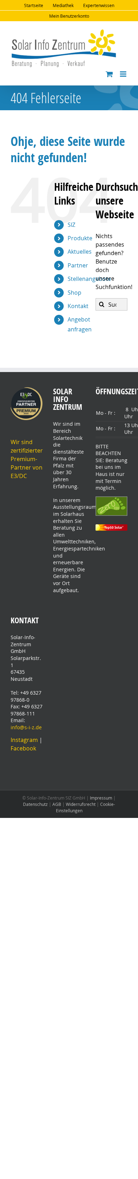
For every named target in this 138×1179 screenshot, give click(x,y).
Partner (78, 265)
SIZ (71, 225)
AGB (56, 804)
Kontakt (78, 306)
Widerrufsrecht (81, 804)
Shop (74, 292)
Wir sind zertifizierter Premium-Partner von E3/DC (27, 459)
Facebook (23, 748)
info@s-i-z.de (26, 727)
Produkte (80, 238)
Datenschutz (35, 804)
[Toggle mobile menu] (123, 74)
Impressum (101, 798)
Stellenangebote (89, 279)
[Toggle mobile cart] (109, 74)
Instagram (25, 740)
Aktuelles (80, 251)
